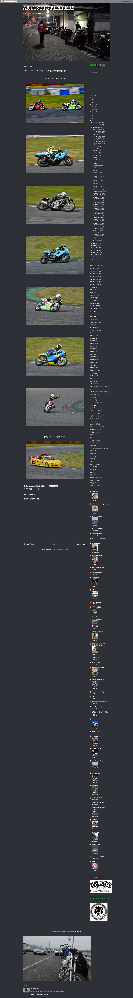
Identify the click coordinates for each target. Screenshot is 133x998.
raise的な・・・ (96, 731)
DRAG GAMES (94, 314)
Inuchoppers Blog (97, 555)
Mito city (92, 362)
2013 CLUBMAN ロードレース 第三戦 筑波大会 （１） (99, 143)
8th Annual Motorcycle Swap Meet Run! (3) (98, 220)
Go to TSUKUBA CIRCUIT (98, 147)
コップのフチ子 (94, 413)
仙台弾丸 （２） (97, 157)
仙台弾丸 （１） (97, 159)
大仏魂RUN (93, 442)
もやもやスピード (96, 657)
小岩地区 (92, 456)
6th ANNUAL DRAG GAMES (98, 162)
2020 (93, 104)
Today (94, 238)
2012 (93, 260)
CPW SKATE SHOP (97, 602)
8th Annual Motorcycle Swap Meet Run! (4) (98, 216)
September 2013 (97, 129)
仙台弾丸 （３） (97, 155)
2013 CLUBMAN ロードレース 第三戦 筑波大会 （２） (99, 138)
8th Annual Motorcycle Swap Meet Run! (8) (98, 201)
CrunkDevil (95, 491)
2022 (93, 100)
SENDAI (95, 168)
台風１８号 (96, 170)
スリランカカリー (94, 418)
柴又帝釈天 (93, 469)
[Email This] (50, 486)
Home (55, 544)
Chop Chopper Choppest (98, 761)
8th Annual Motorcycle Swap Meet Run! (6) (98, 209)
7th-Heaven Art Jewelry (98, 667)
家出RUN (92, 453)
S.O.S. (93, 589)
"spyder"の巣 (95, 832)
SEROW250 (93, 383)
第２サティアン (94, 480)
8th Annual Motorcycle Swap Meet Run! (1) (98, 227)
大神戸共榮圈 (95, 577)
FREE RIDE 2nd (94, 322)
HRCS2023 (93, 354)
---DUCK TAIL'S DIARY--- (98, 802)
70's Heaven (95, 785)
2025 (93, 93)
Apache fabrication (97, 572)
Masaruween (93, 359)
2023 (93, 97)
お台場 (91, 405)
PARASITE (95, 820)
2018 (93, 109)
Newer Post (29, 544)
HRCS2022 (93, 351)
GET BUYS (93, 327)
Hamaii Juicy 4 (94, 332)
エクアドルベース (94, 402)
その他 (91, 421)
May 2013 (96, 247)
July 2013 (96, 243)
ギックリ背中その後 (98, 165)
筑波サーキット (34, 489)
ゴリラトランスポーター (96, 416)
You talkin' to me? (97, 516)
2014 (93, 118)
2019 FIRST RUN (94, 279)
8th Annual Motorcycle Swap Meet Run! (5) (98, 212)
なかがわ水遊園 (94, 424)
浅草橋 (91, 475)
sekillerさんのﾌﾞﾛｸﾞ (97, 798)
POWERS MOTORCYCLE (99, 679)
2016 (93, 113)
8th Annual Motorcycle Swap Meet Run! (98, 235)
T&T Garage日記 (96, 607)
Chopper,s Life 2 (96, 748)
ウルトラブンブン (96, 844)
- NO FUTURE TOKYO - (98, 568)
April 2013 (96, 250)
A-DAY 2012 (93, 295)
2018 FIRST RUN (94, 276)
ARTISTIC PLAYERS (48, 8)
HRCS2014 (93, 341)
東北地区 (92, 467)
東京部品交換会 (94, 464)
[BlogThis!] (52, 486)
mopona (92, 365)
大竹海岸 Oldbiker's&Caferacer (98, 448)
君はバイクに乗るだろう (98, 528)
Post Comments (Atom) (60, 549)
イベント (92, 400)
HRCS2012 (93, 335)
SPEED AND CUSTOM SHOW (98, 386)
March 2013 (96, 252)
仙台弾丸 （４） (97, 153)
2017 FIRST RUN (94, 273)
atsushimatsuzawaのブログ (99, 701)
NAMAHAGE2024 (94, 370)
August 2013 (96, 241)
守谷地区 (92, 451)
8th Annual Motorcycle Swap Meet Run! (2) (98, 224)
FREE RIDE (93, 319)
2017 (93, 111)
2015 (93, 116)
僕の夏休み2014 (94, 429)
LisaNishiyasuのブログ (98, 857)
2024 (93, 95)
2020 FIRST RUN (94, 282)
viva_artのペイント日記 (98, 692)
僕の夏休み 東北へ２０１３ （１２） (99, 231)
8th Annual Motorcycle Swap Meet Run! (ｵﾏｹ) (99, 190)
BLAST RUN (93, 311)
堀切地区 (92, 437)
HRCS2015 (93, 343)
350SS (91, 290)
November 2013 (97, 125)
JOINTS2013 (93, 357)
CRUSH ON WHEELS (97, 631)
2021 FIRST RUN (94, 284)
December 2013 (97, 122)
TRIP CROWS (93, 394)
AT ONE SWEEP (94, 306)
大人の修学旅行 (94, 440)
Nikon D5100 (93, 375)
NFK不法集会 (93, 373)
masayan (36, 988)
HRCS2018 (93, 349)
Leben (93, 861)
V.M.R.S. (92, 397)
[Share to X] (53, 486)
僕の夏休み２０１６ (95, 432)
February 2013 (97, 254)
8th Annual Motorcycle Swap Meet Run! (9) (98, 198)
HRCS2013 (93, 338)
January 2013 (97, 257)
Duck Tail (92, 316)
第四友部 (92, 483)
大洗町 (91, 445)
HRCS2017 (93, 346)
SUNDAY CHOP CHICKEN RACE (98, 391)
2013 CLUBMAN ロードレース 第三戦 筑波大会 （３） (99, 133)
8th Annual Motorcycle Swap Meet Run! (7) (98, 205)
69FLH (91, 292)
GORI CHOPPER (94, 330)
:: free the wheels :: (97, 736)
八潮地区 (92, 434)
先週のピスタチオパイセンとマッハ (99, 177)
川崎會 (91, 459)
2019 (93, 107)
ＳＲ (91, 389)
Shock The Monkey (97, 619)
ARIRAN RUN (93, 303)
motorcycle (93, 367)
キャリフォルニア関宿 (96, 410)
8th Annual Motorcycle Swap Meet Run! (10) (99, 194)
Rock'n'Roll (92, 381)
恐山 (91, 461)
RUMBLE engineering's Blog (100, 504)
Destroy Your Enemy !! (98, 533)
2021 (93, 102)
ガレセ (91, 408)
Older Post (81, 544)
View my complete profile (39, 994)
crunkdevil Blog (96, 662)
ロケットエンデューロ (96, 426)
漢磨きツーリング (94, 477)
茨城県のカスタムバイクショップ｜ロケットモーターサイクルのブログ (100, 713)
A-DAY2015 (93, 300)
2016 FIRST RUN (94, 271)
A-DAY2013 (93, 298)
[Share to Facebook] (55, 486)
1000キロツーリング (95, 265)
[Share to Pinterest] (57, 486)
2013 (93, 120)
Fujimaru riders (94, 324)
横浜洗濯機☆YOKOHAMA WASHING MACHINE (99, 644)
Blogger (78, 931)
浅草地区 (92, 472)
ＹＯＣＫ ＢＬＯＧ (97, 706)
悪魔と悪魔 (96, 183)
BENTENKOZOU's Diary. (98, 807)
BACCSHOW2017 (94, 308)
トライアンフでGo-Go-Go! (99, 538)
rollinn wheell (95, 719)
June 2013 (96, 245)
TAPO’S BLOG (96, 543)
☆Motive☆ (95, 697)
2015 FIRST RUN (94, 268)
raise (91, 378)
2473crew (92, 287)
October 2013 (97, 127)
